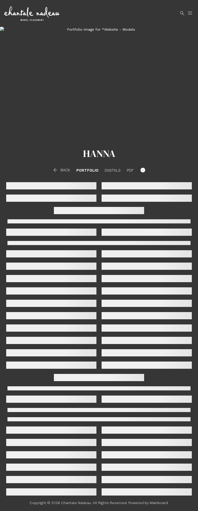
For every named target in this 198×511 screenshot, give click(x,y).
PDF (130, 170)
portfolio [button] (87, 170)
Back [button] (61, 170)
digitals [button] (113, 170)
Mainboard (159, 503)
